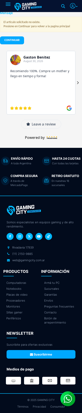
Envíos (48, 300)
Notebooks (13, 288)
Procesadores (15, 300)
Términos (22, 406)
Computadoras (16, 282)
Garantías (50, 294)
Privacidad (39, 406)
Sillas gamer (14, 312)
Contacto (50, 312)
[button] (74, 5)
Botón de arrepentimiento (55, 320)
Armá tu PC (51, 282)
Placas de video (17, 294)
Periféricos (13, 318)
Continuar (12, 40)
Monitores (13, 306)
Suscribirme (42, 354)
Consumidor (57, 406)
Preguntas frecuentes (59, 306)
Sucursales (51, 288)
